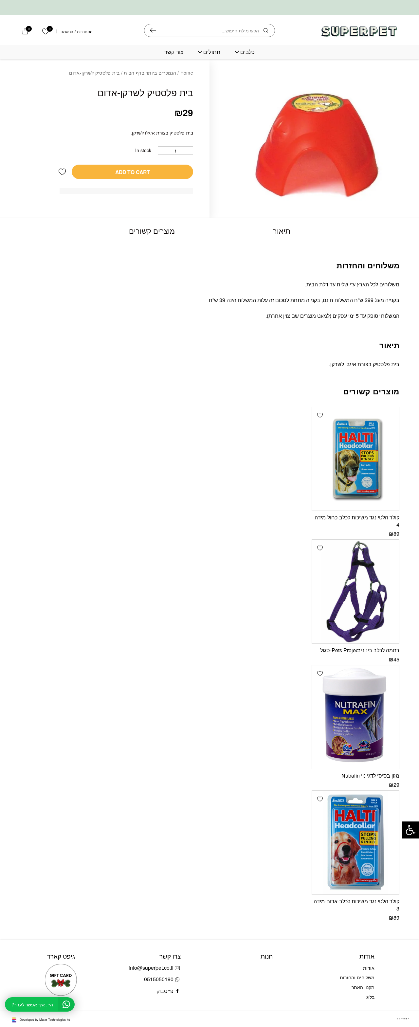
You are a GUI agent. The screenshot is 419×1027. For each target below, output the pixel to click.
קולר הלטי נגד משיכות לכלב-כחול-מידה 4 (357, 521)
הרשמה (67, 31)
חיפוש (153, 30)
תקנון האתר (363, 987)
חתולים (211, 52)
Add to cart (132, 172)
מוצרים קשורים (152, 230)
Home (186, 72)
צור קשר (173, 52)
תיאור (281, 230)
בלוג (370, 997)
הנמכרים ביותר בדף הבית (150, 72)
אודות (368, 967)
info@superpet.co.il (151, 967)
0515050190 (158, 979)
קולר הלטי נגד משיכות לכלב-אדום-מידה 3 (356, 904)
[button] (62, 172)
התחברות (85, 31)
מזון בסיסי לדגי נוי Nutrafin (370, 775)
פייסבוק (164, 991)
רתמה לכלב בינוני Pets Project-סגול (359, 650)
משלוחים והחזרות (357, 977)
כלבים (247, 52)
